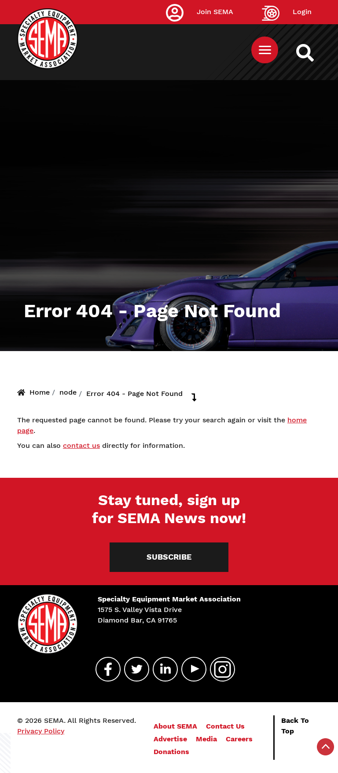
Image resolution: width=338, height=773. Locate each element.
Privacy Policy (40, 731)
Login (302, 11)
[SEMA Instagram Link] (219, 669)
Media (206, 739)
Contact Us (225, 726)
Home (39, 392)
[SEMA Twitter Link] (133, 669)
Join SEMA (215, 11)
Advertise (170, 739)
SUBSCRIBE (169, 557)
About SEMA (175, 726)
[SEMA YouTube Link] (190, 669)
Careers (239, 739)
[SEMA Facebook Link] (104, 669)
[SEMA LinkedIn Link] (161, 669)
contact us (81, 445)
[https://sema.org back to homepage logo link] (312, 53)
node (68, 392)
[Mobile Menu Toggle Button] (265, 50)
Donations (171, 751)
